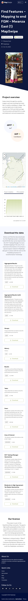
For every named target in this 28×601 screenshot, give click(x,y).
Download (15, 287)
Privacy (24, 599)
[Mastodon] (6, 588)
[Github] (13, 588)
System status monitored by (8, 599)
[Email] (20, 588)
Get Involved (5, 573)
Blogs (3, 577)
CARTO (23, 186)
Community (14, 2)
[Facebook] (3, 588)
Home (3, 571)
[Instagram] (9, 588)
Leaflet (8, 186)
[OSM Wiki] (16, 588)
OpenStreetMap (14, 186)
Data (3, 575)
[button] (4, 154)
